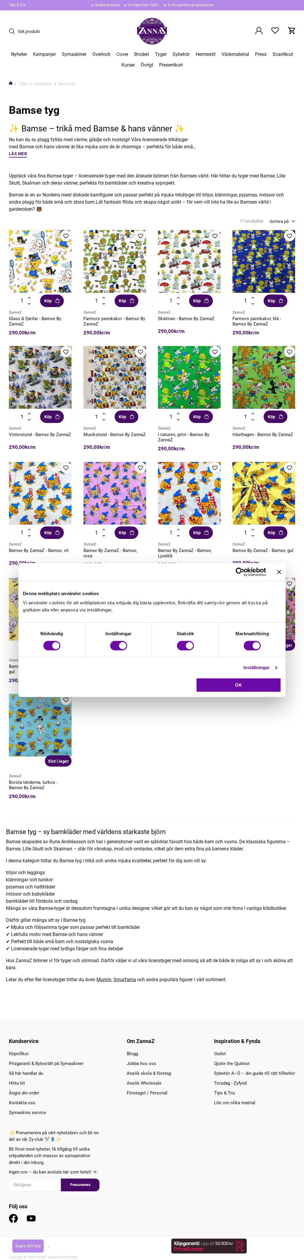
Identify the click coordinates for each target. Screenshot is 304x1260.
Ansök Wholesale (144, 1083)
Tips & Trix (17, 5)
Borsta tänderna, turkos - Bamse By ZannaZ (33, 785)
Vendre (72, 1257)
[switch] (118, 645)
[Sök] (13, 31)
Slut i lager (58, 761)
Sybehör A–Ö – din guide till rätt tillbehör (254, 1073)
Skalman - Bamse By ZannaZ (186, 318)
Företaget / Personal (147, 1093)
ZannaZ (15, 312)
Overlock (101, 54)
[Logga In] (258, 31)
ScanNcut (283, 54)
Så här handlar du (26, 1073)
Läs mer (18, 153)
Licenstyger (43, 84)
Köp (48, 300)
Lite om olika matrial (234, 1102)
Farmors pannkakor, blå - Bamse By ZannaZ (256, 321)
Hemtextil (206, 54)
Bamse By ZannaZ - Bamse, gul (262, 550)
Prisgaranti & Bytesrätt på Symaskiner (46, 1063)
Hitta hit (17, 1083)
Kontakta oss (22, 1102)
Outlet (220, 1053)
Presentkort (171, 65)
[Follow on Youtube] (31, 1218)
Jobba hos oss (141, 1063)
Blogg (132, 1053)
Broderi (141, 54)
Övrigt (147, 65)
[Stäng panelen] (279, 572)
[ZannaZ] (152, 31)
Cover (122, 54)
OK (238, 685)
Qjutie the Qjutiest (232, 1063)
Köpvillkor (19, 1053)
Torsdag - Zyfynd (230, 1083)
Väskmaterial (235, 54)
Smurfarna (124, 979)
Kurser (128, 65)
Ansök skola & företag (149, 1073)
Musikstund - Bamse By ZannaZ (114, 434)
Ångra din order (24, 1093)
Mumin (103, 979)
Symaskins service (27, 1112)
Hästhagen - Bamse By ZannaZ (262, 434)
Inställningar (256, 667)
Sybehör (181, 54)
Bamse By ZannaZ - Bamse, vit (39, 550)
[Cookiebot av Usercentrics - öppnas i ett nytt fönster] (240, 571)
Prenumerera (80, 1185)
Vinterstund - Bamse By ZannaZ (40, 434)
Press (261, 54)
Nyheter (19, 54)
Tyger (161, 54)
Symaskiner (74, 54)
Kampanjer (44, 54)
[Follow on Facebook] (13, 1218)
